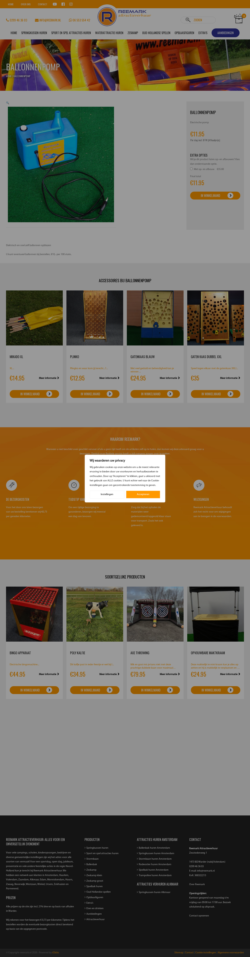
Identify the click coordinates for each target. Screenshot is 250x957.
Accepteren (143, 494)
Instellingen (107, 494)
